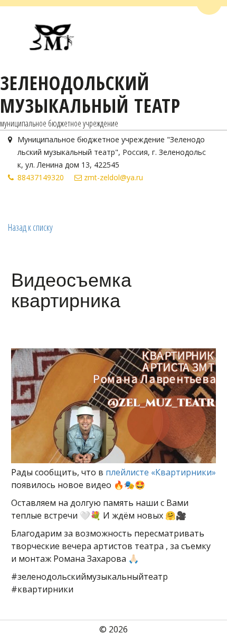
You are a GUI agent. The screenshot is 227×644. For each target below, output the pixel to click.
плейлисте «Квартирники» (161, 472)
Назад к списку (30, 227)
